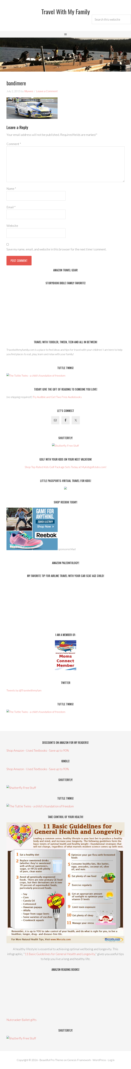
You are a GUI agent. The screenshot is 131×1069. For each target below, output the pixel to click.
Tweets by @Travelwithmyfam (23, 690)
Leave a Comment (47, 91)
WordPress (99, 1060)
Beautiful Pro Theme (51, 1060)
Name (11, 188)
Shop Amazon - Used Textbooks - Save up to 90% (37, 750)
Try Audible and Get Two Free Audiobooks (57, 396)
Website (12, 225)
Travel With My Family (65, 11)
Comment (13, 144)
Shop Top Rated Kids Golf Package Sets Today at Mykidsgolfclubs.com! (65, 467)
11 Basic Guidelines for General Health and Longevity (60, 954)
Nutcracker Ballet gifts (21, 1020)
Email (11, 207)
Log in (111, 1060)
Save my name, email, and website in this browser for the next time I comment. (56, 249)
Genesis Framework (79, 1060)
